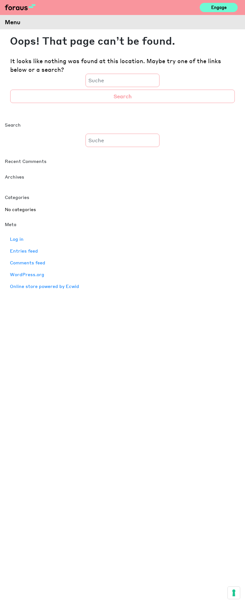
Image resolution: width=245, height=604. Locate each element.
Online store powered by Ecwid (44, 286)
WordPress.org (27, 274)
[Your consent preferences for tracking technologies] (234, 593)
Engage (218, 7)
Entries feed (24, 251)
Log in (17, 239)
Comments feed (27, 262)
